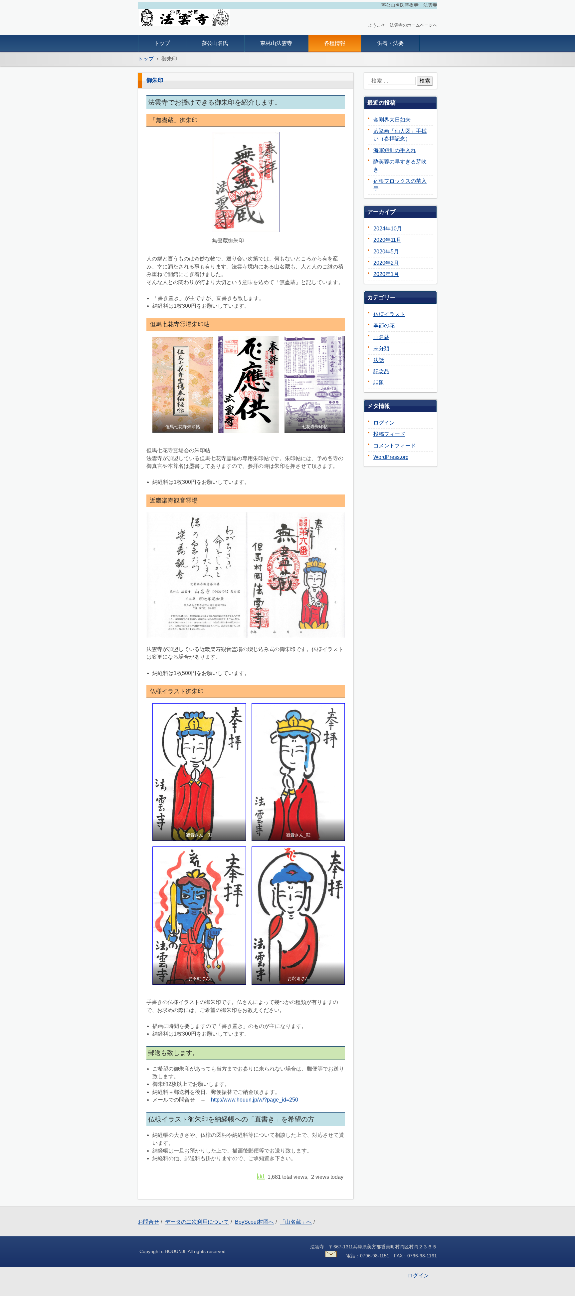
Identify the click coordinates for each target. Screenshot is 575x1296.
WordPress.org (391, 457)
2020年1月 (386, 274)
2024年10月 (387, 228)
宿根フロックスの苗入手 (400, 184)
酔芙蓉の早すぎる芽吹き (400, 165)
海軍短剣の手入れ (394, 150)
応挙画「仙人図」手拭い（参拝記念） (400, 135)
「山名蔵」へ (296, 1222)
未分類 (381, 348)
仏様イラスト (389, 314)
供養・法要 (390, 43)
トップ (162, 43)
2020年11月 (387, 240)
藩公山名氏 (215, 43)
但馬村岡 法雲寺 (168, 31)
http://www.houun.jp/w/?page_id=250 (254, 1100)
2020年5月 (386, 251)
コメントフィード (394, 446)
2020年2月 (386, 263)
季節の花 (384, 325)
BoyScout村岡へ (254, 1222)
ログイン (384, 423)
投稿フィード (389, 434)
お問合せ (148, 1222)
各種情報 (334, 43)
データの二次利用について (197, 1222)
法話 (378, 360)
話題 (378, 383)
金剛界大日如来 (392, 120)
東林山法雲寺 (276, 43)
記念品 (381, 371)
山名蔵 (381, 337)
